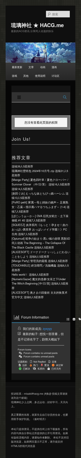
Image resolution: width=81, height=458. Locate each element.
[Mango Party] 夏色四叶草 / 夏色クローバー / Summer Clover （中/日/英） (40, 182)
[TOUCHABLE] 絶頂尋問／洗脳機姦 (34, 265)
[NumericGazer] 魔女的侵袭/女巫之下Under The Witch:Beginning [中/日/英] (39, 281)
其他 (26, 75)
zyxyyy (47, 328)
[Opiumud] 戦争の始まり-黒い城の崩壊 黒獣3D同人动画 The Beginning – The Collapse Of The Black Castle (41, 243)
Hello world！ (20, 274)
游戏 (14, 75)
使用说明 (40, 75)
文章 (31, 67)
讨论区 (55, 75)
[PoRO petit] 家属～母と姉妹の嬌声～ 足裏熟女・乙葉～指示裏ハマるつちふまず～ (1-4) (40, 204)
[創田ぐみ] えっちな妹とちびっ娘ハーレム (38, 193)
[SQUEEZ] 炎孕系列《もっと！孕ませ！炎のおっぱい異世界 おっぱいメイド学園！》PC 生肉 (40, 229)
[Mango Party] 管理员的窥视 (29, 261)
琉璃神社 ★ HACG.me (37, 25)
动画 (42, 67)
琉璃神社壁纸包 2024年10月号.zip (33, 171)
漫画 (54, 67)
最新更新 (17, 67)
